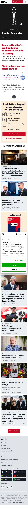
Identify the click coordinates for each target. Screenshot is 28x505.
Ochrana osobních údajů (7, 462)
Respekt (4, 37)
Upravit (13, 269)
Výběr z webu (5, 29)
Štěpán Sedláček (6, 423)
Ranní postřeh (7, 353)
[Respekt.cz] (4, 2)
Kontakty (3, 445)
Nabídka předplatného (7, 451)
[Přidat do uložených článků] (24, 161)
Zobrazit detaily (19, 260)
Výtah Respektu (12, 412)
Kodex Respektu (5, 448)
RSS (2, 457)
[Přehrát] (20, 161)
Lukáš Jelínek (5, 360)
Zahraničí (4, 380)
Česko (3, 292)
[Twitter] (7, 488)
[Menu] (26, 2)
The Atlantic (12, 392)
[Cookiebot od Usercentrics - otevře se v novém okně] (16, 234)
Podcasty (6, 198)
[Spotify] (19, 479)
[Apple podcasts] (19, 472)
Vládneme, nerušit (13, 198)
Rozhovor (4, 323)
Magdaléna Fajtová (6, 178)
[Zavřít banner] (25, 234)
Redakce (3, 442)
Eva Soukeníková (6, 207)
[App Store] (6, 472)
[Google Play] (6, 475)
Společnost (4, 166)
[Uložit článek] (21, 24)
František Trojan (14, 207)
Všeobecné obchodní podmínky (9, 459)
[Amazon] (6, 479)
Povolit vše (14, 265)
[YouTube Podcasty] (19, 475)
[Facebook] (2, 488)
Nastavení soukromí (6, 465)
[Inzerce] (14, 77)
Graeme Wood (5, 392)
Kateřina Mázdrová (6, 333)
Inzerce (3, 454)
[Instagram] (11, 488)
